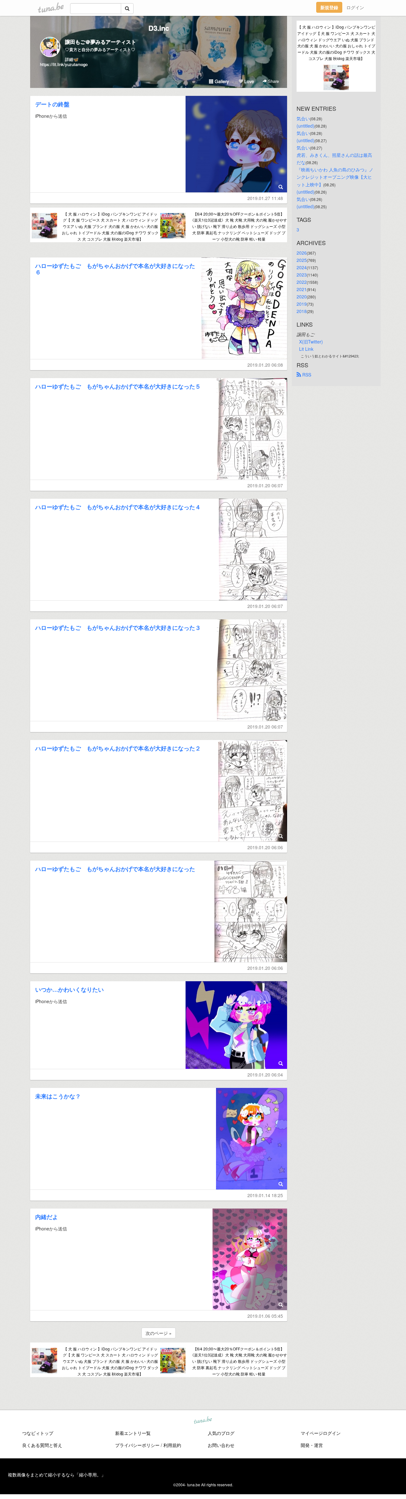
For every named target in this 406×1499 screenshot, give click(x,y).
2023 (302, 274)
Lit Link (306, 349)
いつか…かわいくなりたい (69, 989)
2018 (302, 311)
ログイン (355, 7)
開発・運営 (312, 1445)
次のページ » (159, 1333)
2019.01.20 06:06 (265, 847)
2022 (302, 282)
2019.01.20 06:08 (265, 365)
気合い (303, 118)
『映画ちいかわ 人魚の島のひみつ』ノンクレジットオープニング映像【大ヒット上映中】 (335, 176)
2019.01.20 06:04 (265, 1074)
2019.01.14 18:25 (265, 1195)
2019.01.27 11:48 (265, 198)
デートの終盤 (52, 104)
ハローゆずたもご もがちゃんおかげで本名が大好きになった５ (118, 386)
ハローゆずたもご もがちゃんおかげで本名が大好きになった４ (118, 507)
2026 (302, 253)
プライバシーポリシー (137, 1445)
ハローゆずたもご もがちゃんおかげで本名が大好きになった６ (115, 269)
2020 (302, 296)
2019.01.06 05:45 (265, 1316)
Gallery (221, 81)
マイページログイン (321, 1433)
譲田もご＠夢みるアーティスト (100, 41)
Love (248, 81)
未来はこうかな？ (58, 1096)
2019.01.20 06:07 (265, 485)
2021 (302, 289)
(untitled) (305, 126)
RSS (306, 374)
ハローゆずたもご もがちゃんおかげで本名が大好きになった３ (118, 627)
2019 (302, 304)
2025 (302, 260)
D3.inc (158, 28)
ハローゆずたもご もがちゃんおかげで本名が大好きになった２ (118, 748)
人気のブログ (221, 1433)
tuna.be (203, 1420)
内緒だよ (46, 1217)
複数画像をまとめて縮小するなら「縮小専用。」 (57, 1474)
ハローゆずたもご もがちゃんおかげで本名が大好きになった (115, 869)
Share (273, 81)
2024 (302, 267)
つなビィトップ (37, 1433)
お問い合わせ (221, 1445)
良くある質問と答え (42, 1445)
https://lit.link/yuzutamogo (64, 64)
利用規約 (172, 1445)
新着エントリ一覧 (133, 1433)
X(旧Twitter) (311, 341)
